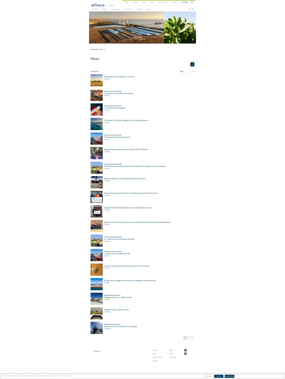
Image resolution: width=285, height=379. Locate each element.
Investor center (162, 2)
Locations (135, 2)
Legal (170, 350)
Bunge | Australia (94, 49)
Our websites (185, 2)
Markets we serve (128, 9)
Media (144, 2)
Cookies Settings (208, 376)
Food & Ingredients (115, 9)
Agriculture (104, 9)
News (154, 353)
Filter (181, 71)
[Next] (193, 337)
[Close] (282, 376)
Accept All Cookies (229, 376)
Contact (173, 2)
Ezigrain (152, 2)
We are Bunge (95, 9)
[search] (192, 64)
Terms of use (173, 357)
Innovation (149, 9)
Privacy (171, 353)
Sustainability (139, 9)
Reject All (219, 376)
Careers (126, 2)
